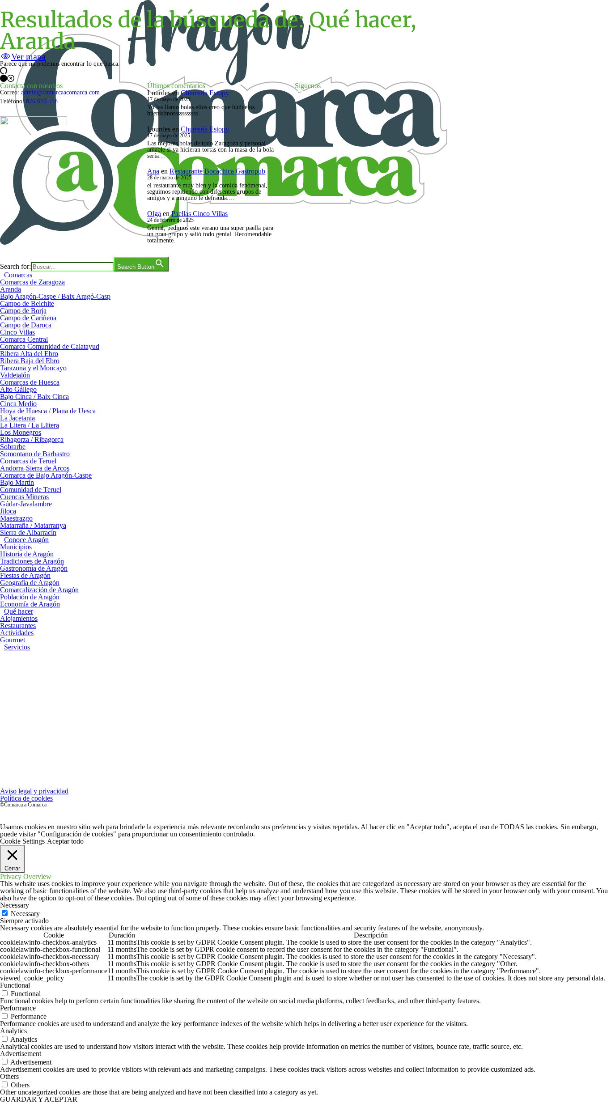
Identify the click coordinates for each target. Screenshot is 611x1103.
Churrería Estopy (205, 93)
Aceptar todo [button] (65, 841)
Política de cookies (26, 798)
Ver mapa (28, 56)
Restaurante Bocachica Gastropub (217, 171)
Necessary (25, 913)
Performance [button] (18, 1008)
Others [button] (9, 1076)
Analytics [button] (13, 1031)
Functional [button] (15, 985)
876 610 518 (42, 101)
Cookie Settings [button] (22, 841)
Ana (153, 171)
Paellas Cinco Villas (199, 213)
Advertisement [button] (20, 1053)
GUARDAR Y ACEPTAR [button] (38, 1099)
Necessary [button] (14, 905)
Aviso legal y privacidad (34, 791)
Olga (154, 213)
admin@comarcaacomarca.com (60, 92)
